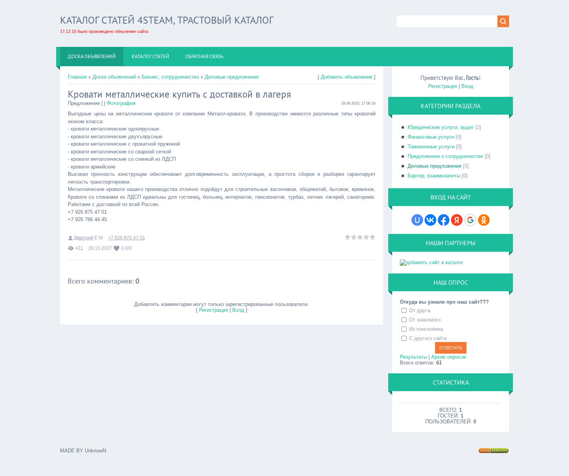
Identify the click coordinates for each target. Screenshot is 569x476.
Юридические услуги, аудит (441, 127)
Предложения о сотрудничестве (445, 156)
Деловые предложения (232, 77)
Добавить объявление (346, 77)
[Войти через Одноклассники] (484, 220)
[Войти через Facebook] (443, 220)
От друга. (420, 310)
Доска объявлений (114, 77)
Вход (238, 310)
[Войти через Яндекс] (457, 220)
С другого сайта (428, 338)
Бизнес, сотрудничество (170, 77)
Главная (77, 77)
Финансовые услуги (431, 137)
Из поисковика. (426, 329)
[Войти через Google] (470, 220)
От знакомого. (425, 320)
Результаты (413, 357)
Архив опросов (448, 357)
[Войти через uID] (417, 220)
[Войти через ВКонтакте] (430, 220)
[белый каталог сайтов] (431, 262)
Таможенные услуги (431, 147)
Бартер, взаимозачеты (434, 176)
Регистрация (213, 310)
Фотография (121, 103)
